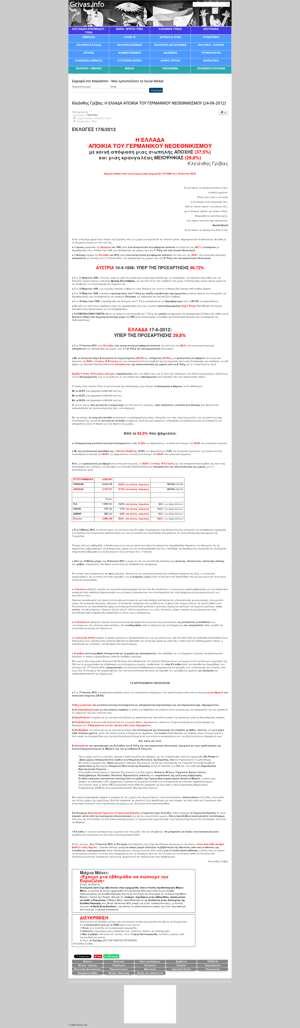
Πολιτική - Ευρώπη (211, 45)
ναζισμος (170, 52)
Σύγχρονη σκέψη (87, 972)
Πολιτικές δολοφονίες (87, 969)
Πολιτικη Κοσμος (129, 45)
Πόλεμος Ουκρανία (211, 68)
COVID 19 (129, 37)
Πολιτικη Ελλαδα (89, 45)
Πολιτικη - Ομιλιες (89, 68)
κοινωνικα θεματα (88, 60)
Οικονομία (118, 965)
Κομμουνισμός (119, 969)
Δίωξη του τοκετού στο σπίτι (150, 973)
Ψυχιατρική (212, 969)
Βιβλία (87, 961)
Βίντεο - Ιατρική (87, 965)
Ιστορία (181, 965)
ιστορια (89, 52)
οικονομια (170, 68)
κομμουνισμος (129, 52)
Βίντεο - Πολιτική (119, 972)
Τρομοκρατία (212, 965)
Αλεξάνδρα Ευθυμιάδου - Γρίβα (89, 30)
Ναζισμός (150, 969)
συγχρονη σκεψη (129, 60)
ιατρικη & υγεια (170, 37)
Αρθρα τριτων (170, 60)
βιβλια (129, 68)
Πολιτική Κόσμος (150, 961)
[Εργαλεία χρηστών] (223, 112)
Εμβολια (88, 37)
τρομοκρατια (211, 52)
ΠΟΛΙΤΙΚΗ (92, 115)
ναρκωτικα (211, 60)
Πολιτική (119, 961)
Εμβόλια (181, 961)
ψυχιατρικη (211, 37)
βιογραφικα (211, 29)
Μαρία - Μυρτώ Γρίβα (129, 29)
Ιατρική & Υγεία (181, 969)
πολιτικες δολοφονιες (170, 45)
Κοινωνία (150, 965)
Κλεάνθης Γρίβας (170, 29)
